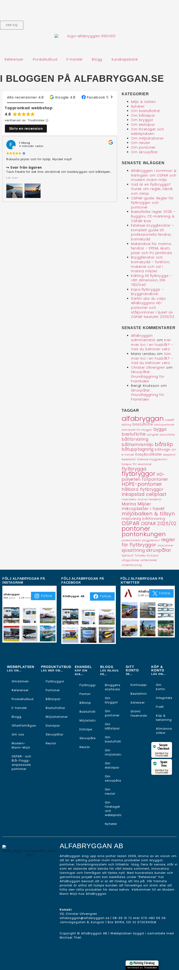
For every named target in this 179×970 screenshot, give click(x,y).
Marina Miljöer (136, 504)
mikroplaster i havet (143, 508)
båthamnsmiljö (138, 444)
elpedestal (129, 459)
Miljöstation (87, 720)
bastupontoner (164, 424)
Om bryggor (142, 120)
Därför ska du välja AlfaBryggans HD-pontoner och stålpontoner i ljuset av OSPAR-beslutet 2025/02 (152, 307)
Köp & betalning (164, 718)
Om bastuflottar (145, 111)
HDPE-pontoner (142, 484)
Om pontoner (143, 147)
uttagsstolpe (130, 560)
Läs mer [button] (12, 178)
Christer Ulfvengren (148, 367)
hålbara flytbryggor (142, 489)
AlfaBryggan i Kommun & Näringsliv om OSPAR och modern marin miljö (153, 175)
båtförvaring (135, 439)
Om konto (160, 687)
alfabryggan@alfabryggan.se (84, 918)
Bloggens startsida (112, 687)
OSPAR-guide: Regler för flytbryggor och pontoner (152, 203)
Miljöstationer (57, 717)
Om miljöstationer (147, 138)
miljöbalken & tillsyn (148, 513)
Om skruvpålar (144, 152)
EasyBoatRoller (148, 454)
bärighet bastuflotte (161, 434)
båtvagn (162, 449)
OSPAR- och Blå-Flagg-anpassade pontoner (21, 762)
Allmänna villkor (164, 731)
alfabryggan (143, 418)
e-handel (128, 454)
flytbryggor (138, 474)
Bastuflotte (87, 712)
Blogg (97, 59)
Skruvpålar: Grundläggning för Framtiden (147, 376)
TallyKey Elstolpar (147, 555)
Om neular (140, 142)
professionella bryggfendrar (141, 540)
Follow (46, 595)
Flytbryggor (55, 681)
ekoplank (169, 454)
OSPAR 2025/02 (159, 523)
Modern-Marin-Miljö (21, 745)
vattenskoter (148, 560)
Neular (51, 743)
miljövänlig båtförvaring (143, 518)
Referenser (14, 59)
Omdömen (20, 681)
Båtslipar (53, 699)
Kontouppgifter (139, 685)
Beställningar (139, 694)
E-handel (74, 59)
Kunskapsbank (125, 59)
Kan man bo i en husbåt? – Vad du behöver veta (152, 344)
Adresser (138, 703)
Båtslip (85, 703)
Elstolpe (85, 729)
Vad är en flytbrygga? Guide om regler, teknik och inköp (152, 189)
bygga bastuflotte (144, 431)
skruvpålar (158, 550)
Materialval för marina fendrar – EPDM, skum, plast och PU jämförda (151, 248)
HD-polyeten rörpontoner (145, 477)
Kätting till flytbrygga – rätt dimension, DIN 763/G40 (151, 280)
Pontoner (53, 690)
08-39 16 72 (122, 918)
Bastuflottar (55, 708)
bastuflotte (143, 424)
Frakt (160, 707)
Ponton (85, 694)
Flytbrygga (87, 685)
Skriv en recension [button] (26, 128)
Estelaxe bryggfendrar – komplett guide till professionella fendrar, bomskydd (152, 232)
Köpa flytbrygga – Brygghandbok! (147, 291)
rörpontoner (165, 545)
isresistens (129, 499)
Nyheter (138, 106)
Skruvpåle (87, 738)
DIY (174, 450)
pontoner (136, 528)
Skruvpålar (54, 734)
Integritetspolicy (164, 698)
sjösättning (133, 550)
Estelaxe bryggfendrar (152, 459)
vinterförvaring (132, 565)
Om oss (18, 734)
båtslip (164, 444)
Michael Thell (70, 937)
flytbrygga (134, 469)
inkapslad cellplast (144, 494)
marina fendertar (150, 499)
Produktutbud (45, 59)
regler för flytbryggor (148, 542)
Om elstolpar (143, 124)
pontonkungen (144, 534)
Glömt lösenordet (139, 713)
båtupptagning (138, 449)
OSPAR (131, 523)
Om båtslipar (143, 115)
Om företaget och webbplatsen (147, 131)
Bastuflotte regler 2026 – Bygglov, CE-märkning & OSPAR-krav (153, 216)
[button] (62, 97)
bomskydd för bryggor (137, 430)
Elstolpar (53, 726)
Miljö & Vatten (143, 101)
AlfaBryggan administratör (143, 338)
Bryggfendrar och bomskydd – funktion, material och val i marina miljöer (150, 264)
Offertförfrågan (24, 726)
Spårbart (128, 555)
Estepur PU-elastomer (137, 464)
